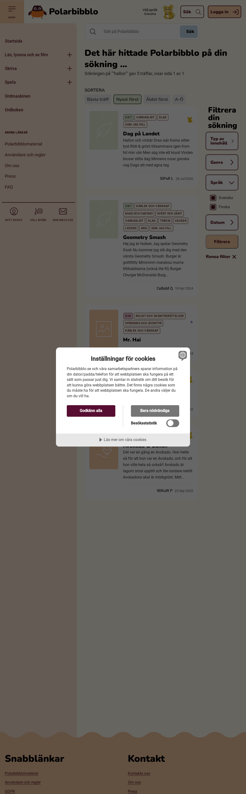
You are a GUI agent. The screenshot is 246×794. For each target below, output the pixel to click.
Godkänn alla (91, 410)
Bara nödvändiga (155, 410)
